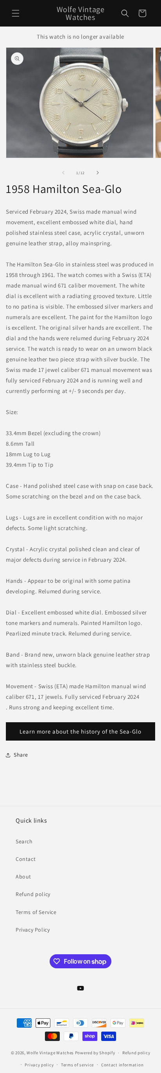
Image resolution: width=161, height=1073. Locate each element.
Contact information (122, 1065)
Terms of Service (36, 912)
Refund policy (33, 894)
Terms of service (77, 1065)
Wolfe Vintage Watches (50, 1052)
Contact (26, 858)
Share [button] (21, 754)
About (23, 876)
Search (24, 841)
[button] (15, 13)
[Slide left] (63, 172)
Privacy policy (39, 1065)
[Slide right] (97, 172)
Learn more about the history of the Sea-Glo (80, 731)
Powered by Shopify (95, 1052)
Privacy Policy (33, 929)
